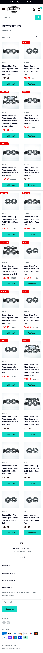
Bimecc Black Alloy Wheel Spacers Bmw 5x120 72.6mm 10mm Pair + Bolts (10, 70)
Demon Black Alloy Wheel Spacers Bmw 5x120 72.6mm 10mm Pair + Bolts (31, 220)
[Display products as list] (40, 37)
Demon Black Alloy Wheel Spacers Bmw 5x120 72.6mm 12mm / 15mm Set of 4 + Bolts (10, 270)
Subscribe (10, 609)
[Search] (38, 17)
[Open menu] (3, 9)
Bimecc (4, 63)
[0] (38, 9)
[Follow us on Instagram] (8, 622)
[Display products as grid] (36, 37)
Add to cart (11, 84)
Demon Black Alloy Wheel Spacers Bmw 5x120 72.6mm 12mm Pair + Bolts (10, 319)
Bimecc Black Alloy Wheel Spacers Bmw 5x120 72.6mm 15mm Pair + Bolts (31, 171)
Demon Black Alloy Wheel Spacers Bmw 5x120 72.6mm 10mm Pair (10, 220)
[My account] (34, 9)
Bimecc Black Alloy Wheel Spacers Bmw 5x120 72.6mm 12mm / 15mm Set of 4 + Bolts (32, 420)
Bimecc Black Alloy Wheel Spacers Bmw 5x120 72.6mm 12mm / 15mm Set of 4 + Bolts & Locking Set (32, 369)
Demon (4, 112)
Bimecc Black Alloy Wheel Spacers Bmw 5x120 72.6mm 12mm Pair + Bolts (10, 469)
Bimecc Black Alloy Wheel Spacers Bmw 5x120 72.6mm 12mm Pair (10, 519)
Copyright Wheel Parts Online (11, 648)
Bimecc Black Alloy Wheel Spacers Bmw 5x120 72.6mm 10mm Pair (31, 519)
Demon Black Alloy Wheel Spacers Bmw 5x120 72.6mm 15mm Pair (31, 319)
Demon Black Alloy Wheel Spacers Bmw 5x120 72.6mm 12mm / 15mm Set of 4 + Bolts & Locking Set (10, 120)
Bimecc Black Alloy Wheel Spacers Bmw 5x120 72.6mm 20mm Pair (31, 70)
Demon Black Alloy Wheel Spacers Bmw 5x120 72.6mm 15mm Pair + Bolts (31, 119)
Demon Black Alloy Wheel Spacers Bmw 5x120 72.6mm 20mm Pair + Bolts (10, 171)
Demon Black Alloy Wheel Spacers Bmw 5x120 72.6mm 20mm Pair (10, 368)
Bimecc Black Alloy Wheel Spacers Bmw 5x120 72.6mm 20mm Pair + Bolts (10, 420)
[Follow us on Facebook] (4, 622)
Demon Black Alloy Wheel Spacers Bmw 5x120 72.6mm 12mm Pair (31, 270)
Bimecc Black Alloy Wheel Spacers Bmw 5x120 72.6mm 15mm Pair (31, 469)
